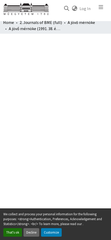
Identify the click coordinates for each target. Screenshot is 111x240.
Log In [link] (85, 8)
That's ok (12, 232)
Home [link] (8, 22)
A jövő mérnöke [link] (81, 22)
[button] (66, 8)
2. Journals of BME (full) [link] (41, 22)
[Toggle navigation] (101, 8)
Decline (31, 232)
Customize (51, 232)
